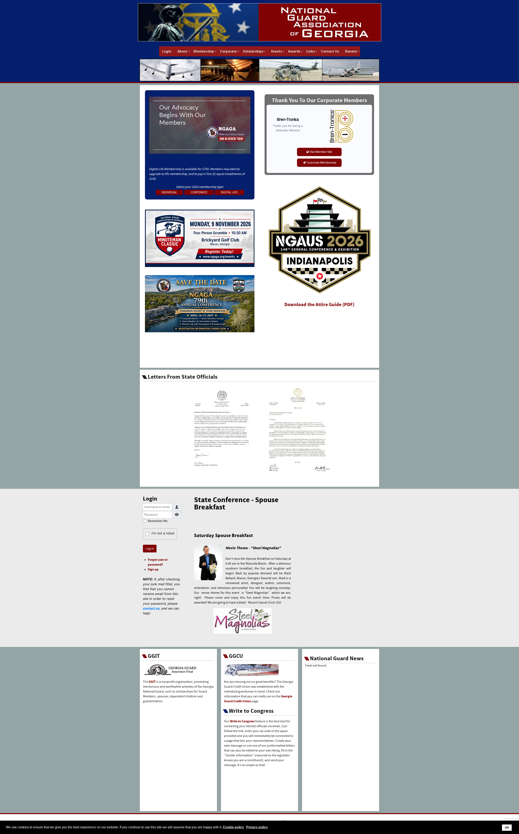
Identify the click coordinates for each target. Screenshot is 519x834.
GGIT (152, 682)
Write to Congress (242, 721)
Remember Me (157, 521)
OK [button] (507, 827)
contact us (151, 608)
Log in (150, 548)
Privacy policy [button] (257, 827)
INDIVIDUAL (169, 192)
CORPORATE (199, 192)
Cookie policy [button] (233, 827)
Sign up (153, 569)
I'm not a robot (163, 533)
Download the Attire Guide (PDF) (319, 304)
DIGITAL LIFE (229, 192)
